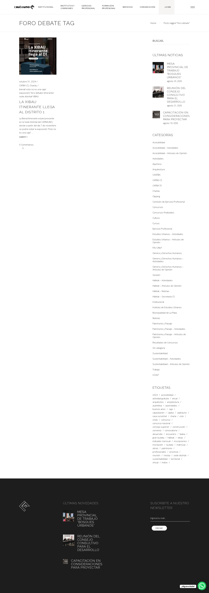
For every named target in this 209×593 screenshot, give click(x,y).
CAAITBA (156, 174)
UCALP (156, 374)
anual (174, 398)
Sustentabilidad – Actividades (167, 358)
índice (164, 462)
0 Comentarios (26, 144)
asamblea (157, 406)
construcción (179, 427)
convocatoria (171, 430)
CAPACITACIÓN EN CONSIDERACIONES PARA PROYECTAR (176, 116)
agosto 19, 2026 (170, 123)
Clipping (156, 196)
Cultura (156, 217)
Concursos (158, 207)
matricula (181, 445)
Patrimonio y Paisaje (162, 323)
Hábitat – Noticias (161, 291)
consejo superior (161, 427)
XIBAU (36, 96)
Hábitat (171, 438)
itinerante (48, 92)
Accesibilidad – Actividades (165, 147)
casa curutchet (160, 416)
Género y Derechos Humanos (167, 253)
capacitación (158, 413)
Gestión (156, 275)
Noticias (156, 318)
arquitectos (158, 402)
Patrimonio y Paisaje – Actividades (169, 328)
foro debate (37, 92)
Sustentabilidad (160, 353)
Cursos (156, 223)
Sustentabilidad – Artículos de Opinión (171, 364)
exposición (24, 92)
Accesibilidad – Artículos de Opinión (170, 153)
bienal (22, 89)
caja (171, 409)
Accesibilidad (159, 142)
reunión (156, 455)
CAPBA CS (24, 85)
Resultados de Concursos (165, 342)
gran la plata (158, 438)
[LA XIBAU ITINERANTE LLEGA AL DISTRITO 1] (37, 56)
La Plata (169, 445)
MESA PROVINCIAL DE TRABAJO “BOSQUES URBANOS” (177, 70)
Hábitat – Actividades (163, 280)
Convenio (157, 430)
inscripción (158, 445)
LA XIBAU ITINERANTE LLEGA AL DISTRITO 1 (37, 107)
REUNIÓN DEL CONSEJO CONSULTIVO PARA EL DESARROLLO (176, 95)
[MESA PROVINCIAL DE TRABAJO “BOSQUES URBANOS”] (158, 67)
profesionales (159, 452)
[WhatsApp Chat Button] (202, 586)
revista (167, 455)
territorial (175, 459)
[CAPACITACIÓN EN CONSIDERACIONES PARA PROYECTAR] (156, 114)
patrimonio (167, 448)
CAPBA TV (157, 185)
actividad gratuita (161, 398)
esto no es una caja (35, 89)
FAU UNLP (157, 247)
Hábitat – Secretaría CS (164, 296)
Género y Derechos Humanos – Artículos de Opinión (168, 268)
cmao (155, 420)
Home (153, 23)
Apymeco (157, 164)
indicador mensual (161, 441)
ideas (180, 438)
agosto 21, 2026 (174, 105)
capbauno (182, 413)
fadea (182, 434)
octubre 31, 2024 (27, 81)
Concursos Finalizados (163, 212)
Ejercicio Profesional (162, 228)
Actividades (158, 158)
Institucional (158, 301)
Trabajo (156, 369)
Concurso (165, 420)
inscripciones (180, 441)
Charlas (33, 85)
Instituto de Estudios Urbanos (167, 307)
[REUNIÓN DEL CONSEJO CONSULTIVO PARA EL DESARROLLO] (158, 92)
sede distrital (25, 96)
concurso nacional (161, 423)
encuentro (171, 434)
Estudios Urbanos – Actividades (168, 234)
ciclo (182, 416)
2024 (155, 395)
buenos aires (159, 409)
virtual (155, 462)
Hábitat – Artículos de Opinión (167, 285)
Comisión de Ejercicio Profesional (169, 201)
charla (173, 416)
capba (171, 413)
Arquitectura (159, 169)
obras (155, 448)
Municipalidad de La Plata (165, 312)
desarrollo (158, 434)
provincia (173, 452)
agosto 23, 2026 (174, 81)
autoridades (171, 406)
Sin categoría (159, 347)
